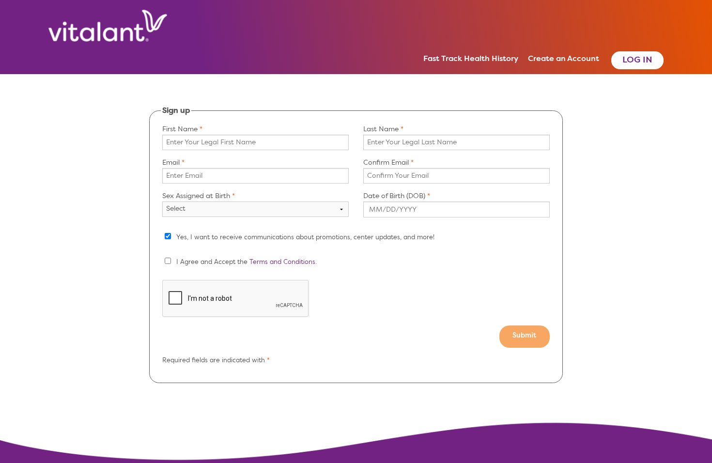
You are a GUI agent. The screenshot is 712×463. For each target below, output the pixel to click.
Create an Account (563, 59)
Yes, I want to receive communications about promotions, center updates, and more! (305, 237)
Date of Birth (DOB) (394, 196)
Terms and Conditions (282, 262)
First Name (180, 129)
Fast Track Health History (470, 59)
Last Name (381, 129)
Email (171, 162)
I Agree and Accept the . (246, 262)
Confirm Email (386, 162)
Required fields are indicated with (214, 360)
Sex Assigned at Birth (196, 196)
